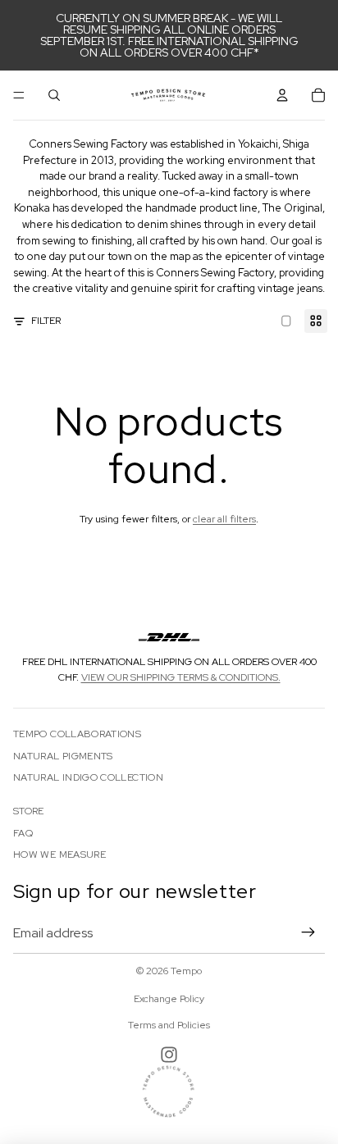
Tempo (186, 971)
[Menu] (19, 95)
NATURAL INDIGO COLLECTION (88, 777)
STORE (28, 811)
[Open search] (54, 95)
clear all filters (224, 519)
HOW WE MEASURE (59, 854)
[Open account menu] (282, 95)
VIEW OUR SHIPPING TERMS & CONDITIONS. (181, 677)
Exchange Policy (169, 998)
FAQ (23, 833)
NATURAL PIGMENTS (63, 756)
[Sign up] (308, 933)
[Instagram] (169, 1054)
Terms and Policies (169, 1025)
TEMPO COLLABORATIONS (77, 734)
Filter (46, 320)
